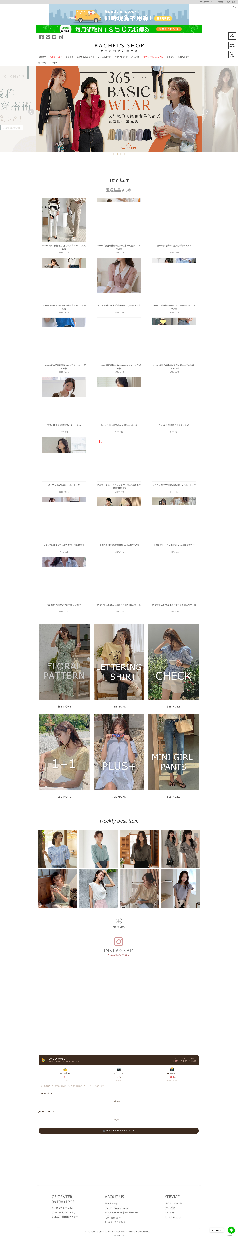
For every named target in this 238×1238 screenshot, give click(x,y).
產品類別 (42, 63)
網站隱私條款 (119, 1236)
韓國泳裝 (170, 57)
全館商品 (42, 57)
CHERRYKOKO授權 (85, 57)
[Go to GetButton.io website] (231, 1235)
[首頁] (119, 47)
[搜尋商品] (235, 7)
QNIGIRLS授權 (121, 57)
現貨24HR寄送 (184, 57)
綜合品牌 (135, 57)
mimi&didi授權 (104, 57)
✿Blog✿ (53, 63)
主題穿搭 (69, 57)
